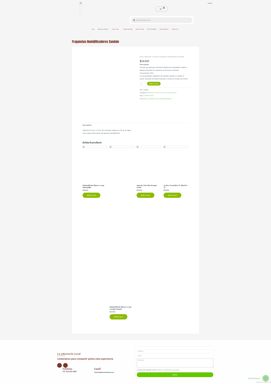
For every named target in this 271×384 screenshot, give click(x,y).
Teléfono (67, 368)
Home (142, 57)
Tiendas (210, 3)
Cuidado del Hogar (128, 29)
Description (87, 125)
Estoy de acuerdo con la (159, 370)
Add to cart (153, 84)
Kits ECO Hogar (140, 29)
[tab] (87, 125)
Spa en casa (115, 29)
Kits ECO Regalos (151, 29)
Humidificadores (148, 95)
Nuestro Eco (175, 29)
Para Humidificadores (169, 92)
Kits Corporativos (164, 29)
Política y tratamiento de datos (168, 370)
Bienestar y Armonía (103, 29)
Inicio (93, 29)
